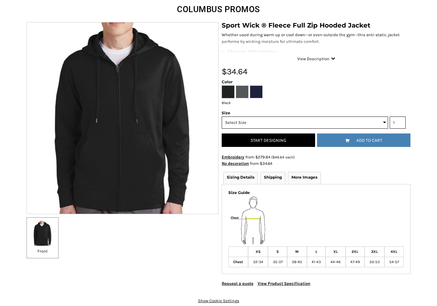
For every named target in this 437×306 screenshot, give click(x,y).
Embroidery (233, 157)
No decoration (235, 163)
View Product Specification (284, 283)
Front (42, 251)
